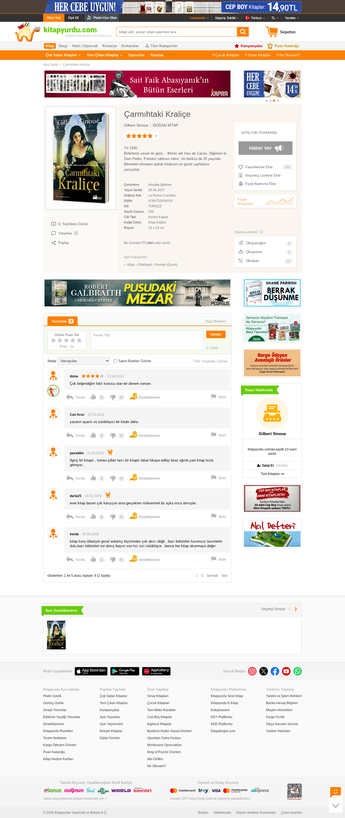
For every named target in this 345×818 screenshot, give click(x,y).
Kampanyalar (252, 46)
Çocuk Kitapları (227, 55)
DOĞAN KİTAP (165, 125)
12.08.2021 (115, 376)
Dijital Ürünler (110, 738)
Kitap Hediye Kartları (58, 759)
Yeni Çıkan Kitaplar (103, 55)
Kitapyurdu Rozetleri (58, 731)
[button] (266, 101)
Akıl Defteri (155, 759)
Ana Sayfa (50, 65)
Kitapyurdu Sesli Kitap (227, 696)
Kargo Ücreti (275, 717)
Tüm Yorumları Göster (210, 361)
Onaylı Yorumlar (55, 710)
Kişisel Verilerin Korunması (256, 812)
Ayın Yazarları (110, 717)
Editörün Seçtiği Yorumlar (61, 717)
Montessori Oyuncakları (164, 745)
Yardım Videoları (278, 731)
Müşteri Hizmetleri (279, 710)
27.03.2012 (96, 415)
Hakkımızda (222, 812)
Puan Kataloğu (287, 46)
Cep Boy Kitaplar (159, 717)
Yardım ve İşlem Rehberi (284, 696)
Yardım (290, 18)
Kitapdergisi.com (223, 731)
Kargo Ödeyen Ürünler (59, 745)
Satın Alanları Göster (135, 361)
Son (224, 576)
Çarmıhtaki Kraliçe (76, 65)
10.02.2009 (93, 496)
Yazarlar (157, 55)
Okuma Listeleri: (246, 232)
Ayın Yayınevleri (111, 724)
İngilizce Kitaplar (159, 724)
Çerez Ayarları (291, 812)
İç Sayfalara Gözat (73, 224)
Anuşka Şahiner (160, 185)
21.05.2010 (95, 453)
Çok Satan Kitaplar (61, 55)
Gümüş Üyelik (53, 703)
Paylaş (63, 243)
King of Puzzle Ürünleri (164, 752)
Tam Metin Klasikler (161, 710)
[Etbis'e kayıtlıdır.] (294, 791)
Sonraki (212, 576)
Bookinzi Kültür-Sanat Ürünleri (169, 731)
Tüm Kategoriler (164, 46)
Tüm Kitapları (271, 474)
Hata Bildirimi (215, 321)
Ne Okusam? (289, 55)
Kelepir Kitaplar (111, 731)
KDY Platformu (221, 717)
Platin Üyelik (52, 696)
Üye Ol (73, 18)
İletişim (203, 812)
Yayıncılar (136, 55)
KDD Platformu (222, 724)
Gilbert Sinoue (136, 125)
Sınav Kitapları (259, 55)
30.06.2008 (90, 534)
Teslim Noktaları (55, 738)
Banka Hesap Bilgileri (282, 703)
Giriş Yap (54, 18)
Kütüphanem (220, 710)
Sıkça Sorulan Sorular (282, 724)
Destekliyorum (53, 724)
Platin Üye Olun (105, 18)
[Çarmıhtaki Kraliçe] (56, 635)
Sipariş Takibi (225, 18)
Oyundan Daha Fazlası (164, 738)
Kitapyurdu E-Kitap (224, 703)
